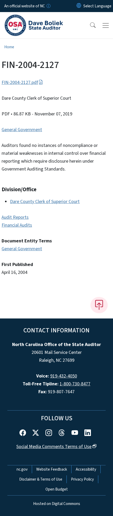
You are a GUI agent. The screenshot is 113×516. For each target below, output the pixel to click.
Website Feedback (51, 469)
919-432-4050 (63, 376)
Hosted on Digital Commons (56, 504)
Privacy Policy (82, 479)
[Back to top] (99, 305)
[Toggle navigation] (105, 25)
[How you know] (48, 6)
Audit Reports (15, 217)
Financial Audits (17, 225)
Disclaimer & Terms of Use (40, 479)
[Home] (33, 18)
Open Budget (56, 489)
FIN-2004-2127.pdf (20, 82)
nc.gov (22, 469)
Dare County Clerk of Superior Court (45, 201)
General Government (22, 129)
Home (9, 47)
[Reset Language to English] (78, 6)
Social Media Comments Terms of (53, 446)
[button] (89, 25)
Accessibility (86, 469)
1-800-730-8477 (75, 384)
